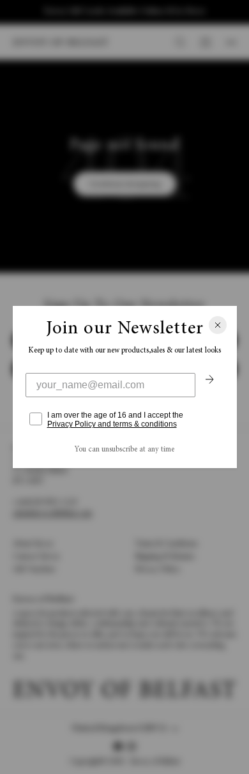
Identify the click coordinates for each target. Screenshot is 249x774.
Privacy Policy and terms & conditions (112, 424)
